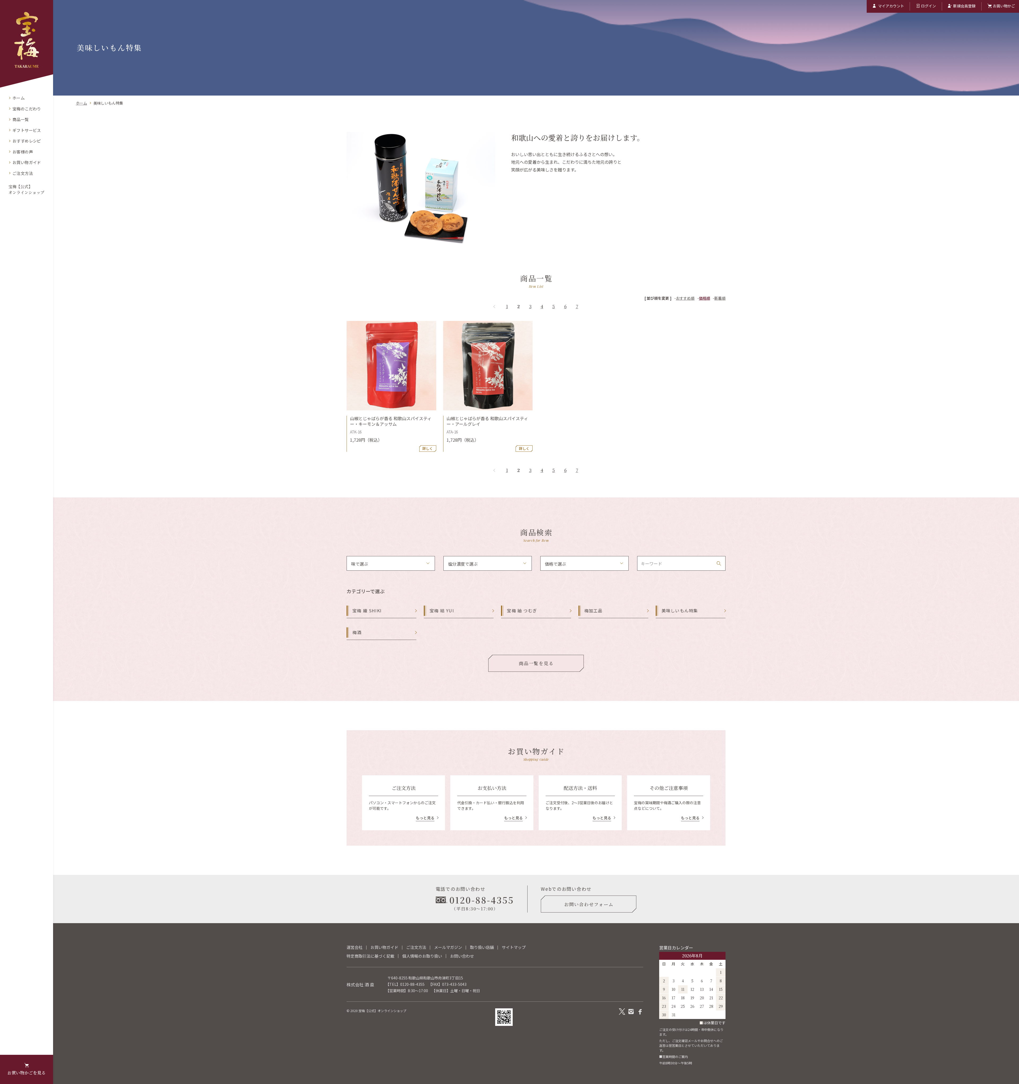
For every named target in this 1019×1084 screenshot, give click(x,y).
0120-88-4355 (412, 984)
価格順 (704, 298)
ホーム (81, 103)
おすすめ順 (685, 298)
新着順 (720, 298)
